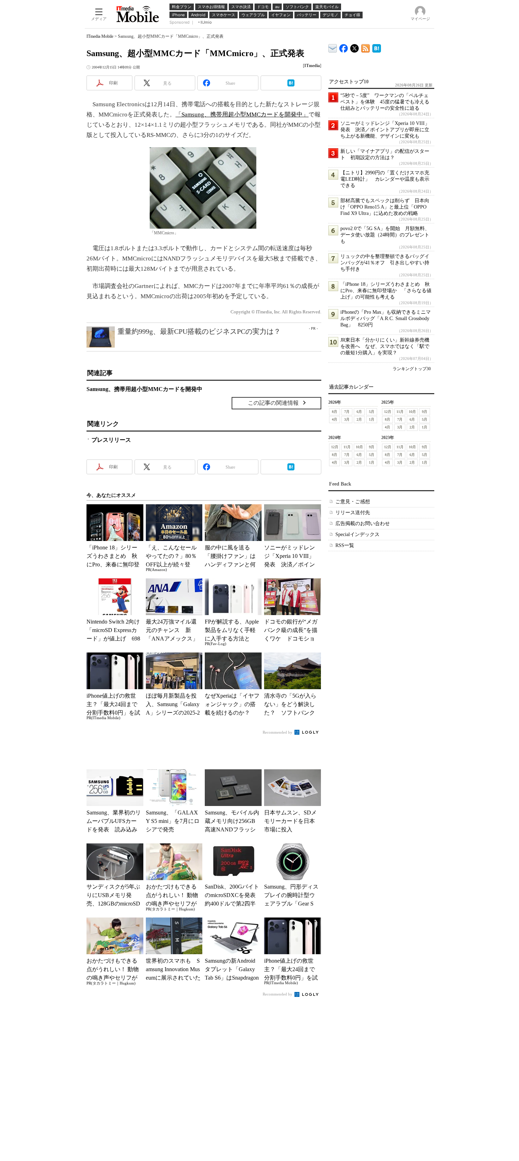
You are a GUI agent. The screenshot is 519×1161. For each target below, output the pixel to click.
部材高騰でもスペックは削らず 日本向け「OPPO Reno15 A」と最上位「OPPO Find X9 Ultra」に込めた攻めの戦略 (384, 207)
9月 (424, 412)
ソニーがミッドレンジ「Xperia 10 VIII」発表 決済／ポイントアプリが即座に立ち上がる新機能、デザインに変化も (385, 130)
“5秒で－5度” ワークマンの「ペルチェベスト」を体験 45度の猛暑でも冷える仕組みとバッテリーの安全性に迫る (384, 102)
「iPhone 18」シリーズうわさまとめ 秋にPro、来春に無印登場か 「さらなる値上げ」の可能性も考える (385, 291)
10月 (412, 412)
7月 (347, 412)
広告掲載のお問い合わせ (362, 523)
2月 (359, 419)
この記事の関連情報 (273, 403)
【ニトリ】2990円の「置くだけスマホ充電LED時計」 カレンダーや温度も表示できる (384, 179)
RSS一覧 (344, 545)
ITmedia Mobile (99, 36)
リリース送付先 (352, 512)
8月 (334, 412)
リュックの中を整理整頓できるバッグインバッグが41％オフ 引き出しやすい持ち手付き (384, 263)
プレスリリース (111, 440)
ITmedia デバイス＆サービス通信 (332, 47)
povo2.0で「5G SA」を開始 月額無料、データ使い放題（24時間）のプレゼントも (385, 235)
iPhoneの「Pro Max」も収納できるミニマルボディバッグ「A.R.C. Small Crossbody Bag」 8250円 (385, 318)
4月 (334, 419)
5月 (371, 412)
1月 (371, 419)
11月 (400, 412)
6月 (359, 412)
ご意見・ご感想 (352, 501)
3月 (347, 419)
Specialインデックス (357, 534)
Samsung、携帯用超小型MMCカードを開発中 (144, 389)
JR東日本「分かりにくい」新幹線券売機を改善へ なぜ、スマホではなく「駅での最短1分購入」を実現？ (384, 346)
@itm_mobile (354, 46)
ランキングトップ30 (412, 368)
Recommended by (278, 732)
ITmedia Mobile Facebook (343, 46)
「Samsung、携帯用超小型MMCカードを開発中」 (242, 114)
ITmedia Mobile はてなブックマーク (376, 47)
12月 (387, 412)
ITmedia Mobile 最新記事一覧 (365, 47)
